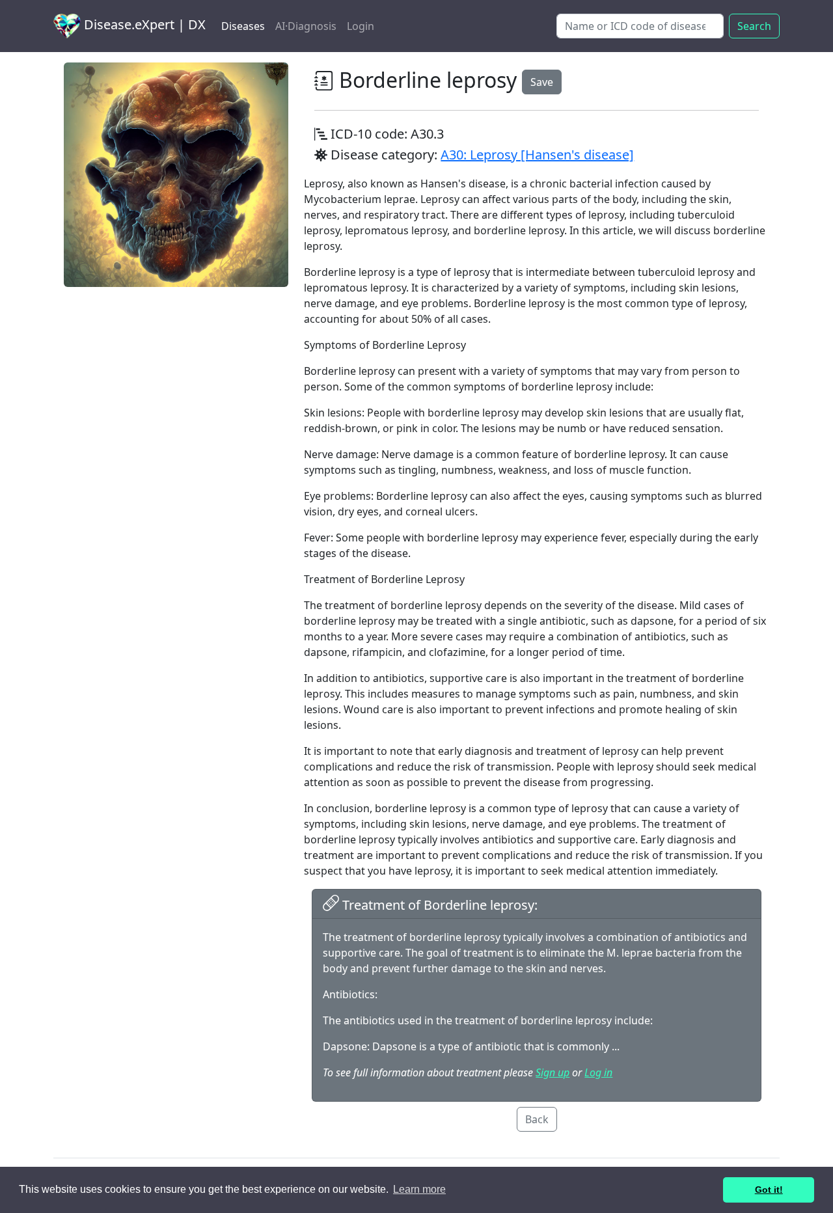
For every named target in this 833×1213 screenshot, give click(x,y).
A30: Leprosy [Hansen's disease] (537, 154)
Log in (598, 1072)
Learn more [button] (419, 1189)
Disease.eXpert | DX (143, 24)
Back (537, 1119)
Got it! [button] (769, 1189)
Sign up (552, 1072)
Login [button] (360, 26)
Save (541, 82)
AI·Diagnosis (305, 26)
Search (754, 26)
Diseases (243, 26)
